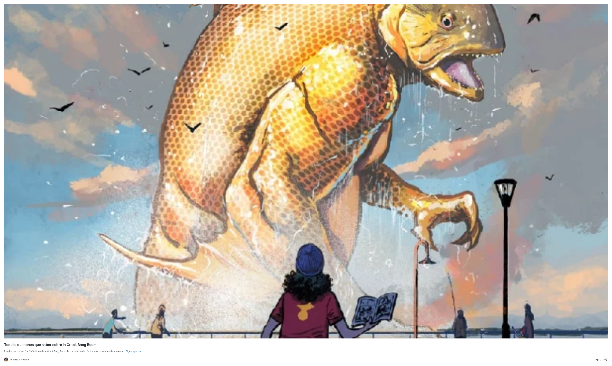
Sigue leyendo (133, 351)
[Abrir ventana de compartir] (605, 358)
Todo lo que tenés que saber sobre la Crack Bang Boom (50, 345)
